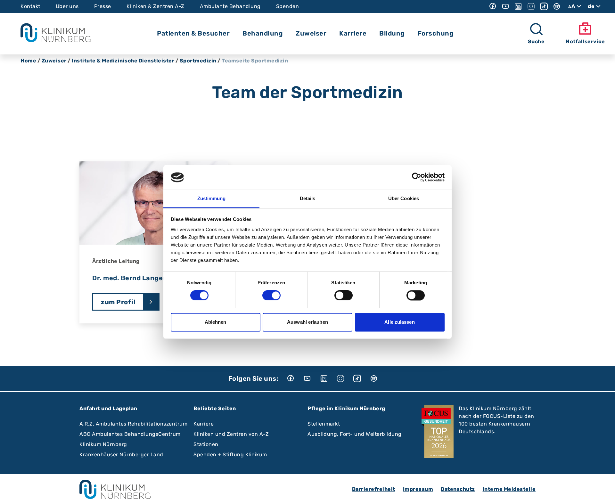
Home (28, 61)
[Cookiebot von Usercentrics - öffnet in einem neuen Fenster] (417, 177)
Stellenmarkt (324, 424)
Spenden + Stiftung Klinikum (230, 454)
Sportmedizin (198, 61)
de (591, 6)
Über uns (67, 6)
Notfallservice (585, 41)
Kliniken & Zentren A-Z (155, 6)
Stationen (205, 444)
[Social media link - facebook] (492, 6)
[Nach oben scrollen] (604, 493)
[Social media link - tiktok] (544, 6)
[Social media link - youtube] (505, 6)
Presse (102, 6)
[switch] (271, 295)
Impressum (418, 489)
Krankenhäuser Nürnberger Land (121, 454)
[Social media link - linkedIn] (518, 6)
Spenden (287, 6)
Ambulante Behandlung (230, 6)
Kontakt (30, 6)
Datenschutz (458, 489)
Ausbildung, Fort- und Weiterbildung (355, 434)
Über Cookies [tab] (403, 198)
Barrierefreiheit (373, 489)
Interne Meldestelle (509, 489)
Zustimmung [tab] (211, 198)
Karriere (203, 424)
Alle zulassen (399, 322)
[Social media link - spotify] (557, 6)
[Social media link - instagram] (531, 6)
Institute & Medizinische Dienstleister (123, 61)
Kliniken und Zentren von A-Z (231, 434)
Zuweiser (54, 61)
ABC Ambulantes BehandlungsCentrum (130, 434)
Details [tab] (308, 198)
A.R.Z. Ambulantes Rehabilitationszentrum (133, 424)
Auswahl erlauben (307, 322)
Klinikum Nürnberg (103, 444)
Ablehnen (215, 322)
